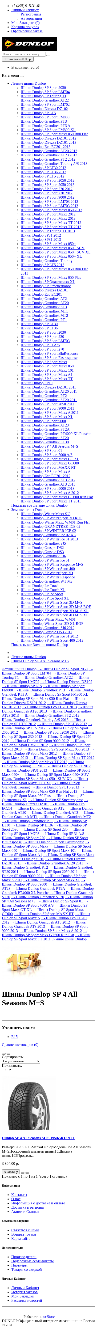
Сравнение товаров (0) (20, 1045)
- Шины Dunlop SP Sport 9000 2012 (39, 741)
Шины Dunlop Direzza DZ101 (44, 290)
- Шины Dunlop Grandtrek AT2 (39, 808)
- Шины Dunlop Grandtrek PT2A (38, 888)
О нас (15, 1199)
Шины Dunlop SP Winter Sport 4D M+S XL (55, 615)
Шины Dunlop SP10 (37, 383)
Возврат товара (23, 1234)
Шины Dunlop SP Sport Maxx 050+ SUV (53, 248)
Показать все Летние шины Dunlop (39, 505)
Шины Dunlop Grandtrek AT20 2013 (49, 151)
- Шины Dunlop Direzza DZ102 (66, 682)
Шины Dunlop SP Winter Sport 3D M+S (51, 602)
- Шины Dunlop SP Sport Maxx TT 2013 (34, 762)
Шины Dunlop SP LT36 (39, 328)
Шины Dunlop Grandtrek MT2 (44, 315)
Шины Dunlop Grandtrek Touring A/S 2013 (54, 164)
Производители (23, 1257)
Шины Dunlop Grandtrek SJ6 (43, 556)
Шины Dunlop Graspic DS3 (42, 552)
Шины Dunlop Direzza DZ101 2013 (48, 142)
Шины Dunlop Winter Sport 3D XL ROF (52, 624)
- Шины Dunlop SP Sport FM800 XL (58, 694)
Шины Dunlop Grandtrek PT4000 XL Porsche (56, 434)
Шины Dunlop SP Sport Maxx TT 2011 (51, 501)
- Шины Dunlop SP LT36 (32, 825)
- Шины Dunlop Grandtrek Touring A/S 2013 (43, 717)
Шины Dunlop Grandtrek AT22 (45, 100)
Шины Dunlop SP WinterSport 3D (47, 573)
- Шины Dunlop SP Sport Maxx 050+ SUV (54, 775)
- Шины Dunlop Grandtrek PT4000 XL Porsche (48, 890)
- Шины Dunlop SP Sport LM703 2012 (43, 743)
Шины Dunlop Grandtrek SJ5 (43, 543)
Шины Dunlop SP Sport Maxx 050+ (48, 244)
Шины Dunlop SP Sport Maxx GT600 (50, 463)
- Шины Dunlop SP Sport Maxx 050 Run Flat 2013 (43, 789)
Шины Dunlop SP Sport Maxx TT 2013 (51, 227)
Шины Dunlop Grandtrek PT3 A (45, 126)
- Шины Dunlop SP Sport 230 (43, 829)
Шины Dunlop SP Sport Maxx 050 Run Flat (54, 134)
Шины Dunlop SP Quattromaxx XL (48, 282)
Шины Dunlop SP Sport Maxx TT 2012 (51, 223)
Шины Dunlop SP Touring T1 (43, 96)
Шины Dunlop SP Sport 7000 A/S (47, 455)
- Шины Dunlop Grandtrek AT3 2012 (40, 922)
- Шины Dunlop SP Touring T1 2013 (43, 764)
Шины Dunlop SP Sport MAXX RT (48, 467)
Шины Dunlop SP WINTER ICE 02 (48, 531)
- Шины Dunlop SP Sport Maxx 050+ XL (45, 781)
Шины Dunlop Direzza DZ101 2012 (48, 138)
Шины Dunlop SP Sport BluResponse (49, 353)
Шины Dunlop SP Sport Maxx (44, 362)
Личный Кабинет (25, 1288)
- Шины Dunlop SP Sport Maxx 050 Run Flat (47, 696)
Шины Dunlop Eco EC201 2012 (45, 476)
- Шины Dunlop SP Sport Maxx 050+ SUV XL (48, 777)
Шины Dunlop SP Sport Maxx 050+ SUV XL (56, 252)
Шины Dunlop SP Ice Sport (42, 594)
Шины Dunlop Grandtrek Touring (46, 261)
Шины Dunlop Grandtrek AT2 (44, 299)
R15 (14, 1037)
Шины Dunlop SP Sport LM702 (45, 104)
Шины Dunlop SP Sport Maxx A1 (47, 375)
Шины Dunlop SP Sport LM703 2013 (49, 206)
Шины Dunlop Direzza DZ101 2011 (48, 387)
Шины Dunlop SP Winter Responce (48, 577)
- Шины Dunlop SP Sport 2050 (62, 669)
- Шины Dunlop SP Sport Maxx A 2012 (50, 931)
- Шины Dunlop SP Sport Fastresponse (53, 842)
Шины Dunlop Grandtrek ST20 (45, 438)
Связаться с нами (25, 1230)
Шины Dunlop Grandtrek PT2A (45, 429)
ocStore (49, 1317)
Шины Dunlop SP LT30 (39, 324)
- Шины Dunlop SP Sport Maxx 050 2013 (56, 749)
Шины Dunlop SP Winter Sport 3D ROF (51, 518)
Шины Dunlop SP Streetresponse (46, 286)
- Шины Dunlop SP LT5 (22, 686)
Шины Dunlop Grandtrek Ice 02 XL (48, 535)
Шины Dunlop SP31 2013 (41, 239)
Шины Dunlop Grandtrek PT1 (44, 320)
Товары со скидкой (26, 1269)
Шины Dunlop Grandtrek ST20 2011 (49, 400)
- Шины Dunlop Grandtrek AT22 (46, 677)
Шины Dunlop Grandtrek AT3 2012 (48, 480)
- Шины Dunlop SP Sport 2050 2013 (48, 732)
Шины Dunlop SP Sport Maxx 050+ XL (51, 256)
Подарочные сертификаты (32, 1261)
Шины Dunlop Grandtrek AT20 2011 (49, 391)
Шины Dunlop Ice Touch (40, 586)
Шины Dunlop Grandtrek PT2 (44, 396)
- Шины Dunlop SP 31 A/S (62, 834)
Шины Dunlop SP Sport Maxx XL (47, 417)
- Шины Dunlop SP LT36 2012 (62, 724)
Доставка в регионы (27, 1207)
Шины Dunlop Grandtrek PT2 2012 (48, 159)
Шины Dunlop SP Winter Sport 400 (48, 569)
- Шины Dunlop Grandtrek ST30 (37, 897)
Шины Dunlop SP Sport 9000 (43, 421)
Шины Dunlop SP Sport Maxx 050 (47, 366)
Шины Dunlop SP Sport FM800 (45, 117)
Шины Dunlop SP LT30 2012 (43, 168)
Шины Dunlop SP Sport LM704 (45, 92)
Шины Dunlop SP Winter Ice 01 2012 (49, 636)
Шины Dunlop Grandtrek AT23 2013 (49, 155)
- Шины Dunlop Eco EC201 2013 (49, 707)
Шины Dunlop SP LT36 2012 (43, 172)
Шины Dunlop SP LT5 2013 (42, 265)
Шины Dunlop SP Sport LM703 (45, 341)
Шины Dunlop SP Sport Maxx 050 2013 (51, 210)
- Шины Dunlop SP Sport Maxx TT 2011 (46, 937)
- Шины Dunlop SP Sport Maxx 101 (47, 850)
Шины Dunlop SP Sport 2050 (43, 88)
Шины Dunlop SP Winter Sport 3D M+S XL (55, 611)
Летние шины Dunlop (28, 83)
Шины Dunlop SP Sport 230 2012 (47, 189)
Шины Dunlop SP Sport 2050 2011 (47, 404)
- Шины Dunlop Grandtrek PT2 (45, 865)
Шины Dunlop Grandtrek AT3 (44, 307)
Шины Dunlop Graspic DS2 (42, 548)
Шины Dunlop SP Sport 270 (42, 349)
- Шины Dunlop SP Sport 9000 (43, 882)
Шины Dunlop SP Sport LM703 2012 (49, 202)
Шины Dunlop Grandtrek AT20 (45, 303)
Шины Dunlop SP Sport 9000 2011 (47, 408)
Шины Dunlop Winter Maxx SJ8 (45, 514)
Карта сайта (20, 1239)
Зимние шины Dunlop (28, 510)
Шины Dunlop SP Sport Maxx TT (47, 379)
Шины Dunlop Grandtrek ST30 (45, 442)
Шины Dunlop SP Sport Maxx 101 (47, 370)
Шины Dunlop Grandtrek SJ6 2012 (47, 628)
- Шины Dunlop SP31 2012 (68, 766)
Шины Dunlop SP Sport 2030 (43, 332)
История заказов (24, 1292)
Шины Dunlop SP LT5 (38, 113)
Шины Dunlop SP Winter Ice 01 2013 (49, 539)
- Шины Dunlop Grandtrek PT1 (27, 821)
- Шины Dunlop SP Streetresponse (55, 800)
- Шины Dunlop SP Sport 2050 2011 (48, 872)
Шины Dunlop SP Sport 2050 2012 (47, 180)
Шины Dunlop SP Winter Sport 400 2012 (52, 640)
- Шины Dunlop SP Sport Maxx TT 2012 (61, 758)
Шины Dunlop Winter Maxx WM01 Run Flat (55, 522)
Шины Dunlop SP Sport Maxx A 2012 (50, 493)
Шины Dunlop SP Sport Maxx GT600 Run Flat (57, 497)
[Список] (4, 1054)
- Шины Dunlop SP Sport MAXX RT (44, 914)
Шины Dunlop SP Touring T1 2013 (48, 231)
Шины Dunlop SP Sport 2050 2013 (47, 185)
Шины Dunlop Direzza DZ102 (44, 109)
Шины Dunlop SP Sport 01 (41, 450)
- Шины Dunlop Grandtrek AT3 (52, 812)
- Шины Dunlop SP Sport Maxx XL (51, 880)
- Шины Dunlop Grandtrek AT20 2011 (52, 863)
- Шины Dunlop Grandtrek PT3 (39, 690)
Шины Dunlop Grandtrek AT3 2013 (48, 484)
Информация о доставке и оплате (38, 1203)
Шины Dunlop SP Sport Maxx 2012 (48, 214)
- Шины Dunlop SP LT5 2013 (55, 787)
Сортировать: (13, 1057)
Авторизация (31, 18)
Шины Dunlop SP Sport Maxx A (46, 472)
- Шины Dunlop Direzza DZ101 (45, 802)
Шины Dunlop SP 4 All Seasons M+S (49, 446)
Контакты (19, 1195)
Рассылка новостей (26, 1300)
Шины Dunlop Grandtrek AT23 (45, 425)
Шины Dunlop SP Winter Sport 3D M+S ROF (56, 607)
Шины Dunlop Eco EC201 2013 (45, 147)
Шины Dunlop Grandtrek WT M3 (47, 581)
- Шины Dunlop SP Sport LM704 (47, 671)
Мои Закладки (22, 1296)
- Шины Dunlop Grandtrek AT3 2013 (44, 924)
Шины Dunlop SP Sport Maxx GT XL (50, 459)
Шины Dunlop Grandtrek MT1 (44, 311)
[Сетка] (8, 1054)
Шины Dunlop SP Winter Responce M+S (52, 564)
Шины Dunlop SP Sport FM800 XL (48, 130)
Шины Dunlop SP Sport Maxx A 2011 (50, 413)
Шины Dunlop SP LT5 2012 (42, 176)
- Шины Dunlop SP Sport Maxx (45, 844)
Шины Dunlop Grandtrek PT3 (44, 121)
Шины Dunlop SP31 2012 (41, 235)
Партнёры (19, 1265)
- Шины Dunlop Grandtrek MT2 (65, 817)
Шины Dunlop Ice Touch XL (43, 590)
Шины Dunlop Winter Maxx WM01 (48, 619)
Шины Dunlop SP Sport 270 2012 (47, 193)
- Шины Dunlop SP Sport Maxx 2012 (48, 751)
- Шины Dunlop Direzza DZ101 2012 (43, 701)
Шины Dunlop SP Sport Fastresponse (49, 358)
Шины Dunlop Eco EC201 (41, 294)
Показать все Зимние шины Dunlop (39, 645)
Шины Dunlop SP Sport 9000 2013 (47, 488)
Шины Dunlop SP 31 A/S (40, 345)
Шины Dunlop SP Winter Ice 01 (45, 560)
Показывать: (12, 1065)
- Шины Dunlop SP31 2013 (24, 770)
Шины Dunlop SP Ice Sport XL (45, 598)
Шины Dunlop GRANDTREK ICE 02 (50, 526)
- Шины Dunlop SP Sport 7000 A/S (45, 903)
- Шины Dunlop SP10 (26, 859)
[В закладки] (22, 1173)
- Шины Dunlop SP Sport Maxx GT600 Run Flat (44, 933)
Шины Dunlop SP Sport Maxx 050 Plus (51, 277)
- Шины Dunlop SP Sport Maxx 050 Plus (48, 793)
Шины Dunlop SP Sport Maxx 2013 (48, 218)
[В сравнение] (27, 1173)
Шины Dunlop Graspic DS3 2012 (46, 632)
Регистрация (31, 14)
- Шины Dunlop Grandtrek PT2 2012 (49, 715)
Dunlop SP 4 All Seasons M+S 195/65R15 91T (38, 1138)
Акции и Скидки (25, 1212)
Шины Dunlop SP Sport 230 (42, 337)
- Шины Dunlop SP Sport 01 (59, 901)
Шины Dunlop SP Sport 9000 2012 (47, 197)
